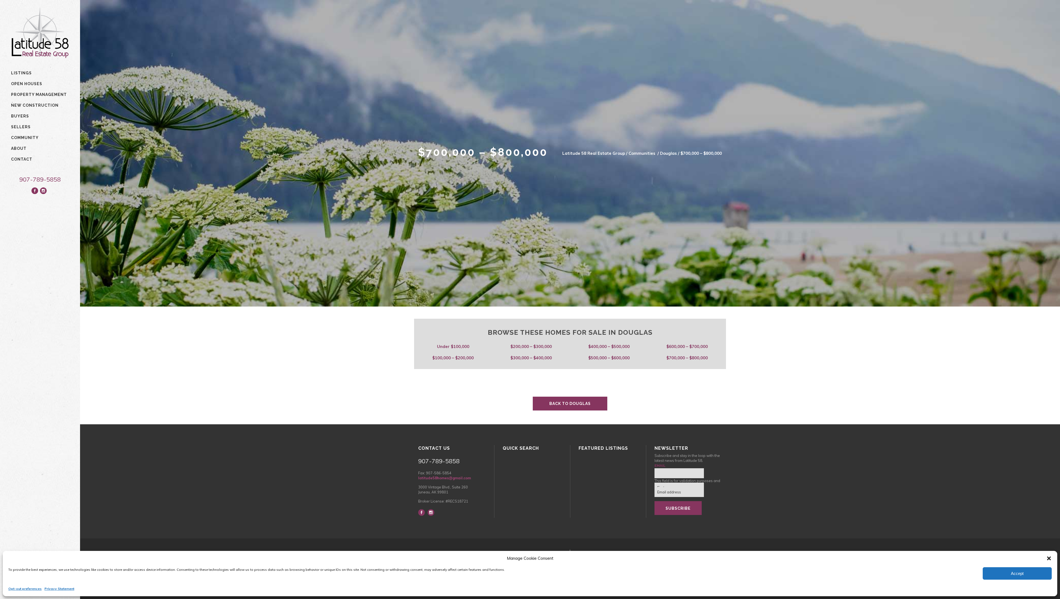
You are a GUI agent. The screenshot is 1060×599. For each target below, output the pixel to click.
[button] (1049, 558)
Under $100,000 (453, 346)
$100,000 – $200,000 (453, 357)
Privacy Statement (59, 589)
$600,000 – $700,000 (687, 346)
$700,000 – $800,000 (687, 357)
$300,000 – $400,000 (531, 357)
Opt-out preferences (25, 589)
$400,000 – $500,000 (609, 346)
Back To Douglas (570, 403)
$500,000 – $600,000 (609, 357)
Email (660, 466)
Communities (642, 153)
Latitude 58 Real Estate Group (593, 153)
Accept (1017, 573)
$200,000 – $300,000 (531, 346)
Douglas (668, 153)
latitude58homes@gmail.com (444, 478)
